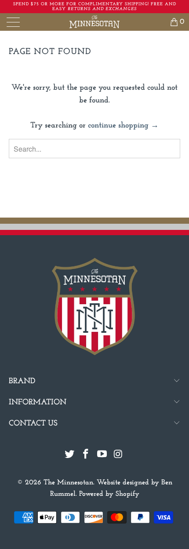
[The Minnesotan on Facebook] (86, 455)
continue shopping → (123, 126)
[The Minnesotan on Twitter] (69, 455)
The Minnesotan (68, 482)
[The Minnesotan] (94, 22)
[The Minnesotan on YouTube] (102, 455)
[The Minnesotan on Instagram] (118, 455)
